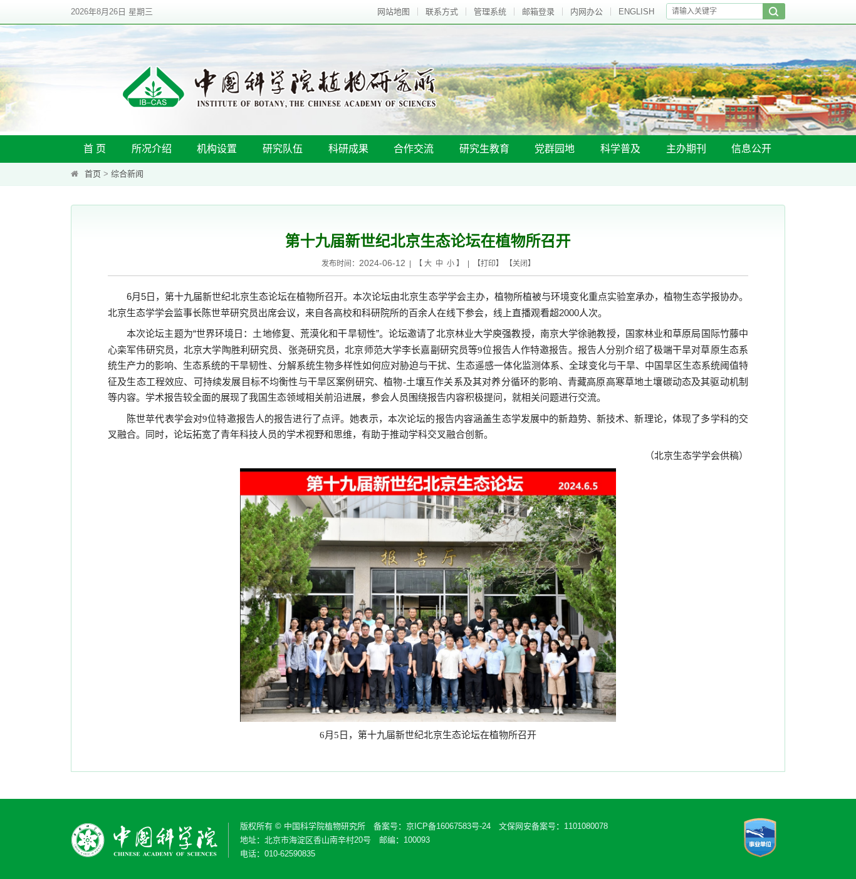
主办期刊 (686, 148)
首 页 (94, 148)
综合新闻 (127, 173)
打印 (488, 263)
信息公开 (751, 148)
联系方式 (441, 12)
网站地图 (393, 12)
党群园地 (555, 148)
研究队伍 (283, 148)
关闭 (520, 263)
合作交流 (414, 148)
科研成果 (348, 148)
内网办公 (586, 12)
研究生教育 (484, 148)
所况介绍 (152, 148)
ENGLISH (636, 12)
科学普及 (620, 148)
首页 (93, 173)
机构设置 (217, 148)
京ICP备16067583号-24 (448, 826)
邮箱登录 (538, 12)
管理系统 (490, 12)
